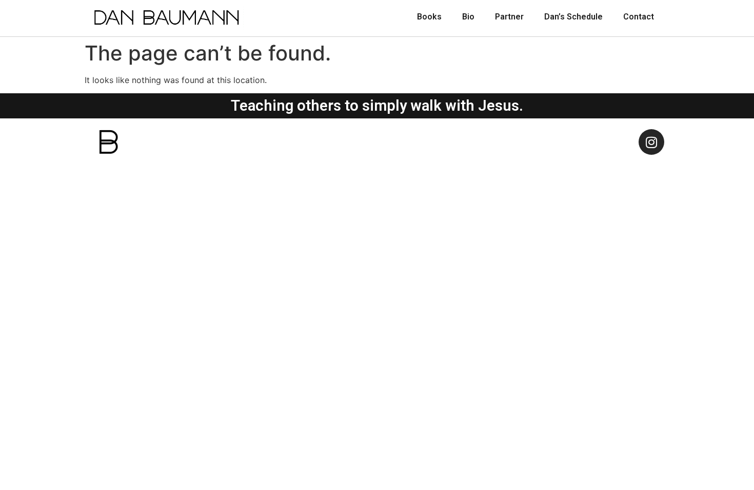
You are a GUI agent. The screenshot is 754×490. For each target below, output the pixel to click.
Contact (638, 17)
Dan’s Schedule (573, 17)
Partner (509, 17)
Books (429, 17)
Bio (468, 17)
